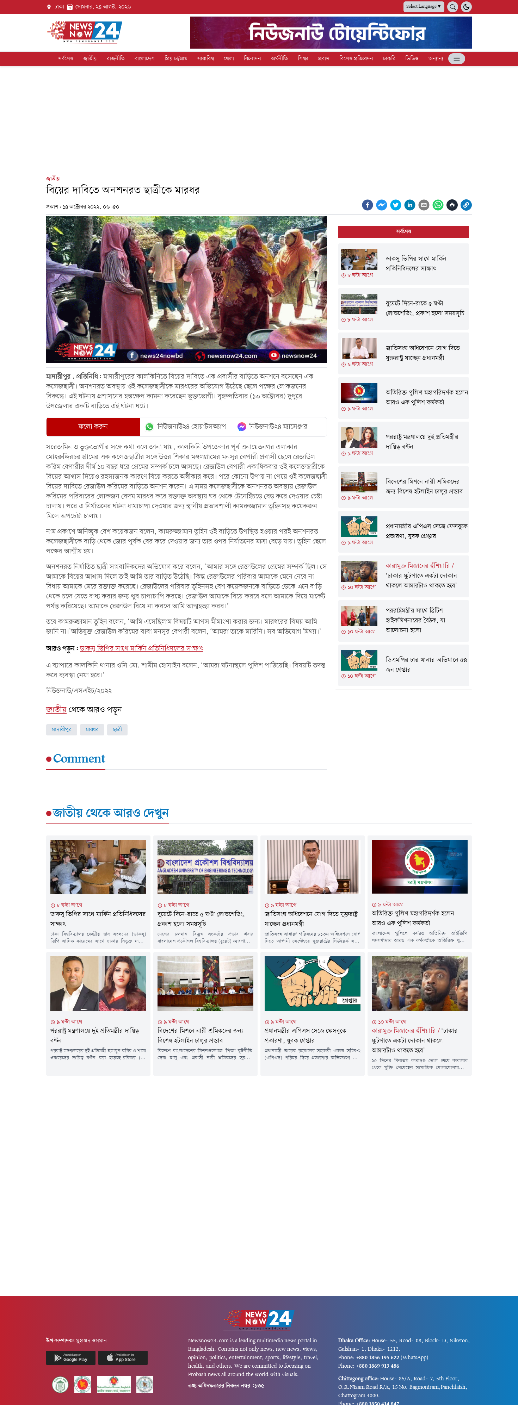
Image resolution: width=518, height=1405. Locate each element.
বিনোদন (252, 59)
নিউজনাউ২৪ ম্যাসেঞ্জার (278, 426)
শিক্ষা (303, 59)
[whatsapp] (438, 205)
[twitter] (395, 205)
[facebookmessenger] (381, 205)
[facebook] (367, 205)
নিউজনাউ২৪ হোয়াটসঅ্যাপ (192, 426)
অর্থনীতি (279, 59)
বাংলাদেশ (145, 59)
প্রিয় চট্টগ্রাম (176, 59)
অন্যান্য (435, 59)
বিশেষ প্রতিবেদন (356, 59)
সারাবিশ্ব (205, 59)
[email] (424, 205)
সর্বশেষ (65, 59)
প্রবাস (323, 59)
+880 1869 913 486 (377, 1366)
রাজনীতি (116, 59)
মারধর (92, 730)
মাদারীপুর (62, 730)
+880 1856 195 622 (377, 1358)
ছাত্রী (117, 730)
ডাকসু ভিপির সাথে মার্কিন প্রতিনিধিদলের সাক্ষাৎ (141, 648)
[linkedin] (409, 205)
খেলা (229, 59)
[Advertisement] (259, 119)
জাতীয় (90, 59)
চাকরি (389, 59)
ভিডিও (412, 59)
